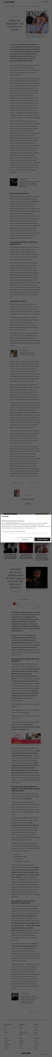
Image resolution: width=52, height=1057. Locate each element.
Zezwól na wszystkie (42, 539)
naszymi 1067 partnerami (11, 523)
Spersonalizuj (25, 539)
